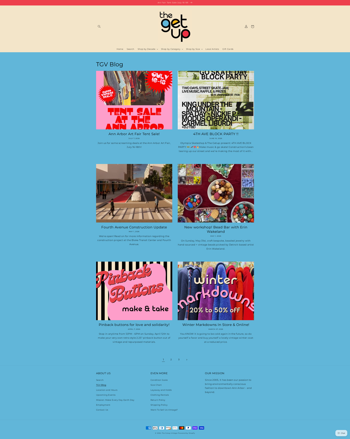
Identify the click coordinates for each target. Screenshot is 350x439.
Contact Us (102, 410)
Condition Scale (159, 380)
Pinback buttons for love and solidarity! (134, 325)
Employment (103, 405)
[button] (99, 26)
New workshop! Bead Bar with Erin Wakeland (215, 229)
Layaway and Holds (161, 390)
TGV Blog (101, 385)
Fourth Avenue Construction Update (134, 227)
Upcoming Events (106, 395)
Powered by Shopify (186, 433)
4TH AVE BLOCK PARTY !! (215, 134)
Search (100, 380)
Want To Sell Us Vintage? (164, 410)
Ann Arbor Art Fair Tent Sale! (134, 134)
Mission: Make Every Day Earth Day (115, 400)
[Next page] (186, 360)
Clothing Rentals (160, 395)
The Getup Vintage (170, 433)
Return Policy (158, 400)
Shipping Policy (159, 405)
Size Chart (156, 385)
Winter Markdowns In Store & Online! (215, 325)
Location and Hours (106, 390)
